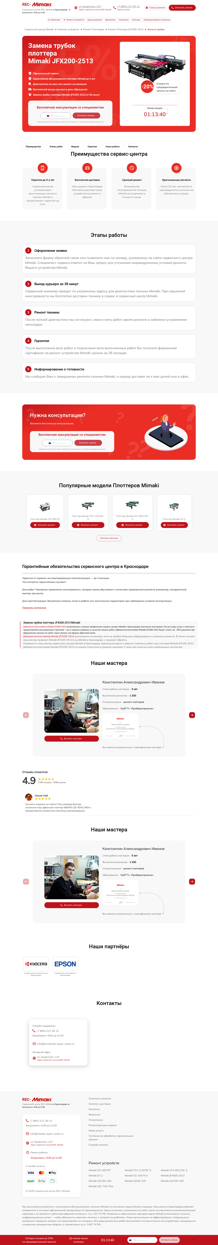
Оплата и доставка (100, 1103)
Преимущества (33, 146)
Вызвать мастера (73, 738)
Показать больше (109, 538)
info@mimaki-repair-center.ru (47, 1133)
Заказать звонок (183, 7)
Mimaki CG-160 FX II (136, 1175)
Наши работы (113, 146)
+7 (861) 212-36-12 (128, 6)
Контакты (124, 19)
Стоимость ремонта (100, 1098)
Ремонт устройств (75, 19)
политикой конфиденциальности (92, 122)
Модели (75, 146)
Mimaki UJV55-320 (135, 1180)
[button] (192, 715)
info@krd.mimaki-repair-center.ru (55, 1043)
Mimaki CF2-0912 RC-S (174, 1170)
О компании (54, 19)
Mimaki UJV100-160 (172, 1180)
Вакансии (110, 19)
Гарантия (92, 146)
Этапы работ (56, 146)
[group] (36, 967)
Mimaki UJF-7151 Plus (101, 1186)
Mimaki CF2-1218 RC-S (138, 1170)
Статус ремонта (157, 7)
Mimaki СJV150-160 (100, 1180)
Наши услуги (96, 1130)
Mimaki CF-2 (96, 1175)
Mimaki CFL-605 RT (100, 1170)
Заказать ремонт (46, 525)
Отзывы (136, 19)
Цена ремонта (94, 19)
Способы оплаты (98, 1144)
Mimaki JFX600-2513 (173, 1175)
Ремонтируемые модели (103, 1125)
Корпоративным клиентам (157, 19)
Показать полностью (34, 607)
